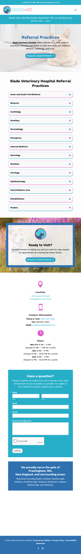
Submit (17, 451)
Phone (15, 412)
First (13, 399)
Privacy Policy (58, 540)
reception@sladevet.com (43, 325)
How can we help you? (22, 421)
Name (15, 392)
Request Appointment (39, 55)
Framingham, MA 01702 (40, 299)
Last (43, 399)
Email (15, 403)
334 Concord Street (40, 296)
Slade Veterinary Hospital (24, 42)
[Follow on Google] (42, 548)
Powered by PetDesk (42, 540)
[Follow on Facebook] (38, 548)
